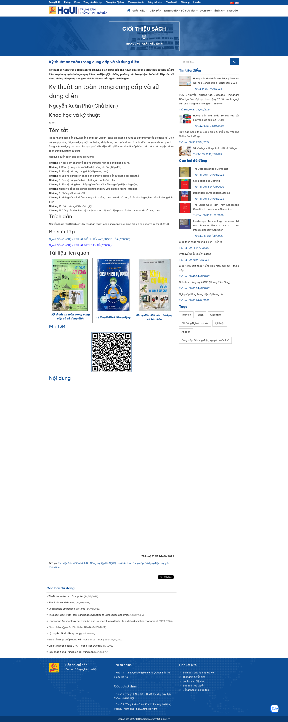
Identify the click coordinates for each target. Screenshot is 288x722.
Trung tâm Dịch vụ (115, 2)
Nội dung (60, 378)
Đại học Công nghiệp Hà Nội (198, 672)
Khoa (77, 2)
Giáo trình (80, 563)
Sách (71, 563)
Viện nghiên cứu (136, 2)
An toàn (127, 563)
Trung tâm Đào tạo (93, 2)
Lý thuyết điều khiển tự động (113, 317)
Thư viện (63, 563)
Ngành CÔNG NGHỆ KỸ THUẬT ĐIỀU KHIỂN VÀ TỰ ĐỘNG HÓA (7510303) (89, 239)
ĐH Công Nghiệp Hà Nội (99, 563)
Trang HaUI (54, 2)
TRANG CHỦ (133, 43)
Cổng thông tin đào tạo (196, 689)
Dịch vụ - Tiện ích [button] (211, 10)
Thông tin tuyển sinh (194, 676)
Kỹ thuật (118, 563)
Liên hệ (196, 2)
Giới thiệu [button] (139, 10)
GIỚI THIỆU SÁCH (152, 43)
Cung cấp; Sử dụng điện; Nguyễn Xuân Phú (205, 340)
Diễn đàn (155, 10)
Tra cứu (232, 10)
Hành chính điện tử (193, 681)
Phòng (67, 2)
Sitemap (185, 2)
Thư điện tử (171, 2)
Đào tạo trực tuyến (193, 685)
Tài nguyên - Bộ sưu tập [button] (180, 10)
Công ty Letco (155, 2)
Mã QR (57, 326)
